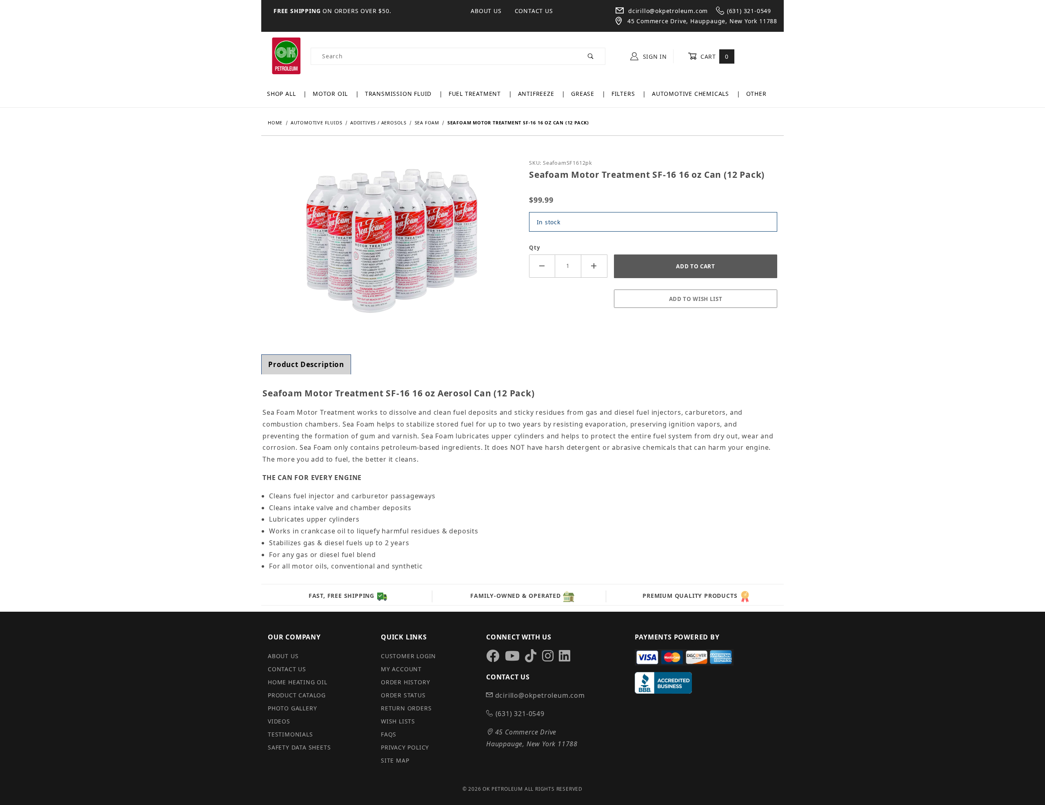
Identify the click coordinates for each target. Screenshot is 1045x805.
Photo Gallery (292, 708)
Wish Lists (398, 721)
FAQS (388, 734)
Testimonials (290, 734)
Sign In (654, 56)
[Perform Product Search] (591, 56)
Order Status (403, 695)
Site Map (395, 760)
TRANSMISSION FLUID (399, 93)
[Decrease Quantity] (542, 266)
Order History (405, 682)
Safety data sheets (299, 747)
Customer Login (408, 656)
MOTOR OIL (331, 93)
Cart (713, 56)
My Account (401, 669)
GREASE (583, 93)
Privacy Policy (405, 747)
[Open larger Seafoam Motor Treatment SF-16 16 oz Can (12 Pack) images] (392, 247)
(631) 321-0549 (749, 11)
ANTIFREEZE (537, 93)
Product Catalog (297, 695)
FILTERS (624, 93)
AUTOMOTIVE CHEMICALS (691, 93)
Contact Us (534, 11)
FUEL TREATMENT (476, 93)
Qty (534, 247)
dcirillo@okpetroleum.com (667, 11)
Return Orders (406, 708)
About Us (486, 11)
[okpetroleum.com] (286, 56)
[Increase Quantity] (594, 266)
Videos (279, 721)
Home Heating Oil (297, 682)
